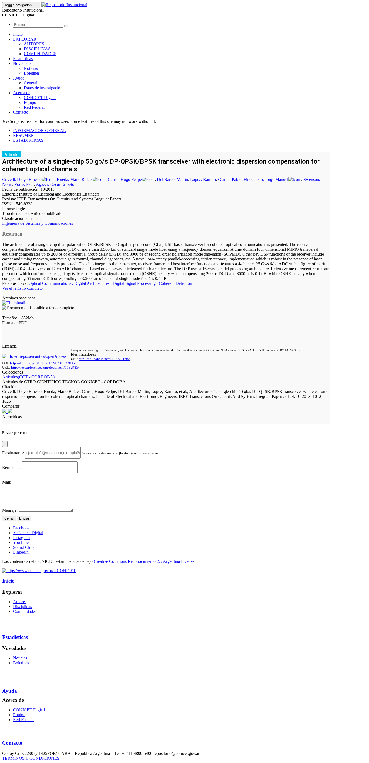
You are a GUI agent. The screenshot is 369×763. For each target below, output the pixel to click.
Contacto (20, 112)
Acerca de (21, 92)
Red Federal (34, 107)
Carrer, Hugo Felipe (125, 179)
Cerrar (9, 518)
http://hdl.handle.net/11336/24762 (104, 359)
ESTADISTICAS (28, 140)
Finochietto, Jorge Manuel (266, 179)
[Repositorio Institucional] (64, 4)
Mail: (6, 482)
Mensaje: (10, 510)
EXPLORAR (24, 39)
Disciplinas (22, 606)
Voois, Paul (24, 184)
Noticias (31, 68)
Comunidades (24, 611)
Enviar (24, 518)
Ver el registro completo (22, 288)
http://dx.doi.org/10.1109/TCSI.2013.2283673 (44, 363)
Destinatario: (13, 452)
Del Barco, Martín (172, 179)
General (30, 83)
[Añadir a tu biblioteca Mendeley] (10, 411)
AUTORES (34, 44)
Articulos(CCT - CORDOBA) (28, 377)
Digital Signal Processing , (136, 283)
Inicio (18, 34)
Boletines (32, 73)
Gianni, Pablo (229, 179)
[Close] (5, 444)
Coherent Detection (175, 283)
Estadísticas (23, 58)
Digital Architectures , (93, 283)
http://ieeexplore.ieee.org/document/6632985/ (45, 367)
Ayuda (18, 78)
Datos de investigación (43, 87)
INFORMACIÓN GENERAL (39, 130)
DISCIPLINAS (37, 49)
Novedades (22, 63)
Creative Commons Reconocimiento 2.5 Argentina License (144, 561)
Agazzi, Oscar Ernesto (55, 184)
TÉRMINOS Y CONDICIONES (30, 758)
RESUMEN (23, 135)
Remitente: (11, 467)
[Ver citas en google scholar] (5, 411)
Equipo (30, 102)
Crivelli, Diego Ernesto (22, 179)
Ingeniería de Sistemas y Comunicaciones (37, 223)
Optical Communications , (51, 283)
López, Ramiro (203, 179)
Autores (19, 601)
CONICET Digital (40, 97)
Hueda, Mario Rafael (75, 179)
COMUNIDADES (40, 53)
